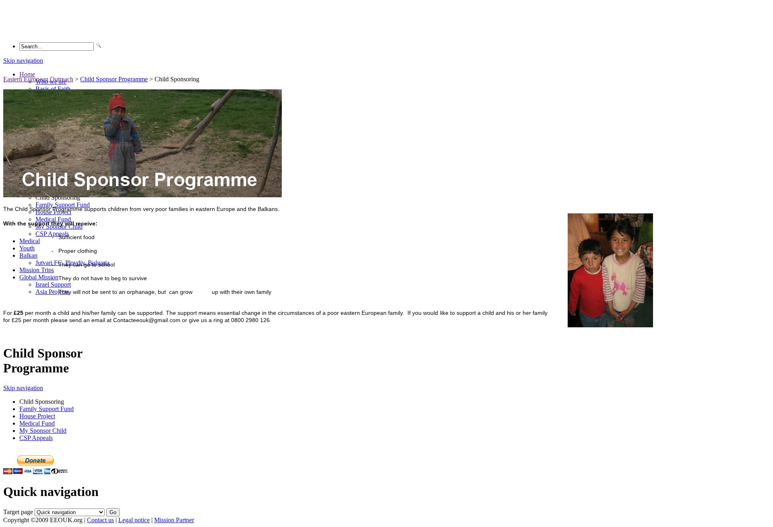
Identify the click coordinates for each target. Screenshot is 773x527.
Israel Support (53, 284)
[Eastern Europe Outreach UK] (54, 31)
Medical (29, 241)
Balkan (28, 255)
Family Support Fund (62, 204)
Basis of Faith (52, 88)
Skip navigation (23, 60)
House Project (37, 416)
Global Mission (38, 277)
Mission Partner (174, 520)
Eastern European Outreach (38, 79)
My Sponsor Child (42, 430)
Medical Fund (53, 219)
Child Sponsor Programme (114, 79)
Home (27, 74)
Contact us (100, 520)
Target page (18, 511)
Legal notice (134, 520)
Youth (27, 248)
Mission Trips (36, 270)
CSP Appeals (36, 437)
